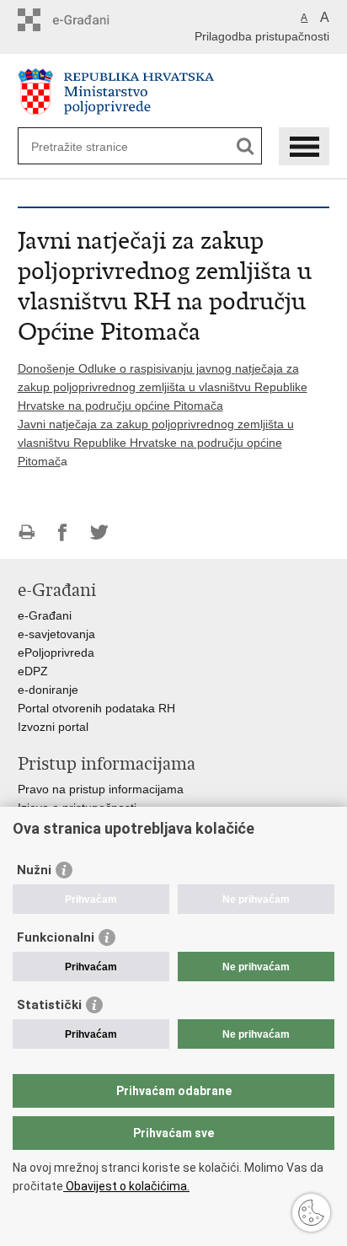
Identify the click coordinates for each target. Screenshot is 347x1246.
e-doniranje (48, 689)
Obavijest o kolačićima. (126, 1186)
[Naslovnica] (174, 91)
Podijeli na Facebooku (63, 532)
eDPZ (33, 671)
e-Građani (45, 615)
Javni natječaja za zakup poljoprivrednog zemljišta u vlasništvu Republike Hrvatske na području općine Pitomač (156, 442)
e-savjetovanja (56, 634)
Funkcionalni (55, 937)
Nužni (34, 870)
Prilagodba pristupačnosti (262, 36)
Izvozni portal (53, 726)
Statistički (49, 1004)
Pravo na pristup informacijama (101, 789)
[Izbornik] (304, 146)
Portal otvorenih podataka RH (96, 708)
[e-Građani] (90, 19)
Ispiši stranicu (26, 532)
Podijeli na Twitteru (99, 532)
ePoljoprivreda (56, 652)
